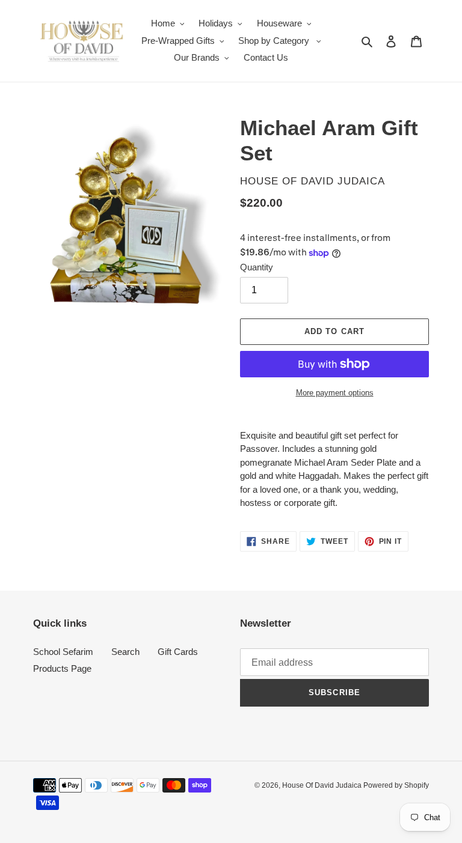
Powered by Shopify (396, 785)
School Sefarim (63, 652)
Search (125, 652)
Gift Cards (178, 652)
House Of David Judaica (322, 785)
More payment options (335, 392)
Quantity (256, 267)
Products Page (62, 668)
